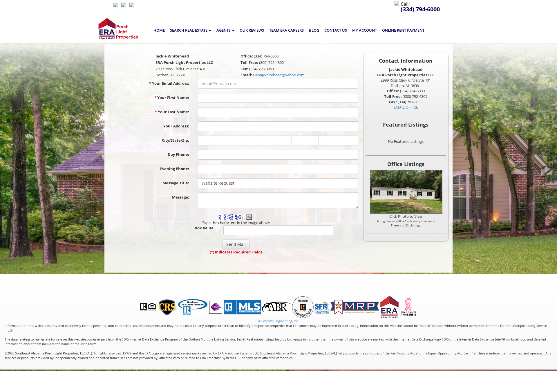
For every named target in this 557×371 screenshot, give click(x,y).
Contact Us (335, 30)
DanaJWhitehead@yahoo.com (279, 75)
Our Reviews (252, 30)
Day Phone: (178, 154)
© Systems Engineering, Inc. (278, 321)
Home (159, 30)
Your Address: (176, 126)
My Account (364, 30)
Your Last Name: (172, 111)
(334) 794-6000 (420, 9)
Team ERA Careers (286, 30)
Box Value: (205, 227)
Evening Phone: (174, 168)
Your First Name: (171, 97)
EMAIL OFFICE (406, 107)
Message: (180, 197)
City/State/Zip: (175, 140)
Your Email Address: (169, 83)
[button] (190, 30)
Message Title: (175, 183)
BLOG (314, 30)
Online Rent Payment (403, 30)
